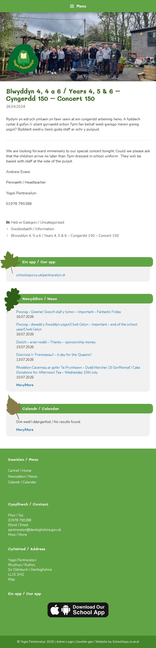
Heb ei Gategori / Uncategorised (37, 222)
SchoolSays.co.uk (124, 642)
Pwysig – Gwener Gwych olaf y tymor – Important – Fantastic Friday (68, 312)
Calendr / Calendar (22, 482)
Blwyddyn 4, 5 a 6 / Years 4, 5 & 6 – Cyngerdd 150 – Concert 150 (65, 235)
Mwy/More (25, 385)
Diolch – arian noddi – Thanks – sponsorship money (56, 342)
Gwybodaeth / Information (32, 228)
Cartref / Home (19, 470)
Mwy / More (17, 534)
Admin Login (65, 642)
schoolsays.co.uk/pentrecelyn (39, 275)
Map (11, 579)
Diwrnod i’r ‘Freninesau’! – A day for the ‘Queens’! (53, 354)
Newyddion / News (22, 476)
